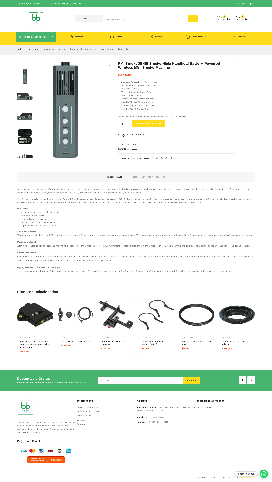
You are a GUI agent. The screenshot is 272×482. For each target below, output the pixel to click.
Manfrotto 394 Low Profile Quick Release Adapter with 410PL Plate (34, 344)
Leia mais (30, 356)
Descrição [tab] (114, 176)
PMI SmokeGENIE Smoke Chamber (233, 64)
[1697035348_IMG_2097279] (25, 156)
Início (19, 49)
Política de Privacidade (88, 411)
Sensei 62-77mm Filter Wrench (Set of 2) (153, 343)
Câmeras (78, 37)
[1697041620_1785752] (25, 76)
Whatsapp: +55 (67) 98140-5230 (66, 3)
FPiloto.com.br (248, 477)
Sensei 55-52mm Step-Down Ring (196, 343)
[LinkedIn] (172, 158)
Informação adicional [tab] (149, 176)
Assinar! (191, 380)
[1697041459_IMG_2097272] (25, 96)
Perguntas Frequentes (87, 407)
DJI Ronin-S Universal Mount (75, 341)
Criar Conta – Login (243, 3)
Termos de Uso (84, 415)
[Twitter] (157, 158)
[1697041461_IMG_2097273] (25, 116)
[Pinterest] (162, 158)
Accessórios (239, 37)
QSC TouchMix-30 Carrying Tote (228, 64)
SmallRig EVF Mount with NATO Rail (114, 343)
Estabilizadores (198, 38)
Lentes (118, 37)
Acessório (33, 49)
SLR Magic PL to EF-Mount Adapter (235, 343)
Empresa (81, 420)
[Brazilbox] (36, 19)
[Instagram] (251, 380)
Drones (158, 37)
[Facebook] (152, 158)
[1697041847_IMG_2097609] (25, 136)
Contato (81, 424)
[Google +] (166, 158)
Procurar (192, 19)
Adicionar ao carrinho (149, 123)
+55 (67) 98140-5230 (157, 422)
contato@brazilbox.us (29, 3)
